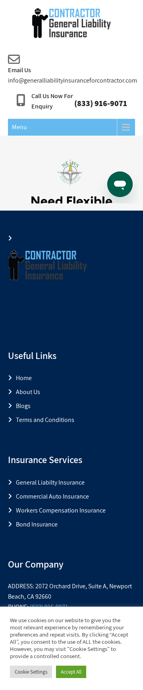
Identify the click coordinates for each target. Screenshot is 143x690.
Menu (19, 127)
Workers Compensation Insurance (61, 510)
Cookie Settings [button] (31, 671)
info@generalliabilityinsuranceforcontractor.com (72, 80)
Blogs (23, 406)
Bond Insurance (37, 524)
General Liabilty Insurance (50, 482)
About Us (28, 392)
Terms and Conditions (45, 420)
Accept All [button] (71, 671)
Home (24, 378)
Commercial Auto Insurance (52, 496)
